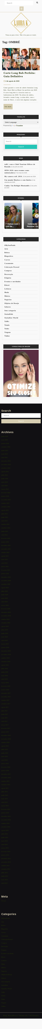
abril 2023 (4, 521)
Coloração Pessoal (11, 267)
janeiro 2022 (5, 542)
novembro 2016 (6, 739)
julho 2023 (4, 514)
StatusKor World (11, 318)
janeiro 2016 (5, 770)
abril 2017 (4, 721)
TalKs (6, 321)
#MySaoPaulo (9, 245)
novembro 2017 (6, 697)
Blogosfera (8, 256)
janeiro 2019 (5, 647)
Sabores (7, 307)
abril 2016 (4, 760)
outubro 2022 (5, 524)
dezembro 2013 (6, 858)
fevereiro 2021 (5, 570)
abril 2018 (4, 679)
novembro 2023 (6, 500)
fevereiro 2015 (5, 809)
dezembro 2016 (6, 735)
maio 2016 (4, 756)
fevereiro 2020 (5, 609)
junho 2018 (4, 672)
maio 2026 (4, 440)
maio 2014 (4, 841)
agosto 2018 (5, 665)
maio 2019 (4, 637)
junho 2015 (4, 795)
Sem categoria (10, 310)
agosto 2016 (5, 746)
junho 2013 (4, 876)
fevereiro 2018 (5, 686)
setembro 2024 (5, 468)
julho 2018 (4, 668)
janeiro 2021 (5, 573)
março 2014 (5, 848)
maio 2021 (4, 559)
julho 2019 (4, 630)
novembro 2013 (6, 862)
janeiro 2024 (5, 496)
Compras (8, 270)
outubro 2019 (5, 619)
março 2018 (5, 682)
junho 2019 (4, 633)
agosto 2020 (5, 587)
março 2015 (5, 806)
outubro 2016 (5, 742)
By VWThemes (32, 1015)
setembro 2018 (5, 661)
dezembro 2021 (6, 545)
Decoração (8, 274)
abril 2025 (4, 457)
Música (7, 296)
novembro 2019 (6, 616)
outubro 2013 (5, 865)
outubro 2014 (5, 823)
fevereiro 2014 (5, 851)
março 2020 (5, 605)
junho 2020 (4, 594)
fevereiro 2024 (5, 493)
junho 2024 (4, 478)
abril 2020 (4, 602)
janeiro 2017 (5, 732)
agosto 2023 (5, 510)
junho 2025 (4, 450)
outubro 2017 (5, 700)
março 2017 (5, 725)
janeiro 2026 (5, 443)
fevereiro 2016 (5, 767)
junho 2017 (4, 714)
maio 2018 (4, 675)
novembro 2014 (6, 820)
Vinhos (7, 336)
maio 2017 (4, 718)
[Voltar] (5, 216)
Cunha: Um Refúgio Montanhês (17, 186)
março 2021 (5, 566)
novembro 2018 (6, 654)
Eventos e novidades (12, 281)
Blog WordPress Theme (14, 1015)
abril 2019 (4, 640)
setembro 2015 (5, 784)
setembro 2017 (5, 704)
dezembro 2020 (6, 577)
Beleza (7, 252)
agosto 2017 (5, 707)
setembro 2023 (5, 507)
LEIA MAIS (9, 107)
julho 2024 (4, 475)
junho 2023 (4, 517)
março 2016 (5, 763)
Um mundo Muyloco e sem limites (18, 180)
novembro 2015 (6, 777)
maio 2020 (4, 598)
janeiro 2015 (5, 813)
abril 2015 (4, 802)
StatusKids (8, 314)
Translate (19, 125)
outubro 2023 (5, 503)
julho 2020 (4, 591)
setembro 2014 (5, 827)
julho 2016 (4, 749)
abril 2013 (4, 883)
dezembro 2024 (6, 461)
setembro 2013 (5, 869)
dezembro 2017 (6, 693)
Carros (7, 260)
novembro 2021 (6, 549)
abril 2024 (4, 485)
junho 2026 (4, 436)
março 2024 (5, 489)
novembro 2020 (6, 580)
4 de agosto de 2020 (12, 81)
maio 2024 (4, 482)
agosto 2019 (5, 626)
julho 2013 (4, 872)
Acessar (3, 901)
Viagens (7, 332)
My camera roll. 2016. (13, 176)
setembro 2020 (5, 584)
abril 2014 (4, 844)
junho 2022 (4, 531)
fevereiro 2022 (5, 538)
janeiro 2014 (5, 855)
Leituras (7, 289)
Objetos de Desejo (11, 303)
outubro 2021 (5, 552)
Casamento (8, 263)
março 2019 (5, 644)
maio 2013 (4, 879)
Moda (6, 292)
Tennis (7, 325)
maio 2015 (4, 799)
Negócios (8, 299)
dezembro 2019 (6, 612)
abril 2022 (4, 535)
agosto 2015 (5, 788)
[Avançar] (37, 216)
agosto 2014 (5, 830)
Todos (6, 329)
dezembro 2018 (6, 651)
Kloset (7, 285)
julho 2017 (4, 711)
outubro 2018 (5, 658)
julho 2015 (4, 791)
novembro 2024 (6, 464)
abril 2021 (4, 563)
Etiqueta (7, 278)
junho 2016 (4, 753)
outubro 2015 (5, 781)
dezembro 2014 (6, 816)
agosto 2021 (5, 556)
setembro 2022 (5, 528)
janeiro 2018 (5, 690)
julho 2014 (4, 834)
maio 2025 (4, 454)
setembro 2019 (5, 623)
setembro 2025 (5, 447)
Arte (6, 249)
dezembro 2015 (6, 774)
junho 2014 (4, 837)
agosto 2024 (5, 471)
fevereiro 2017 (5, 728)
